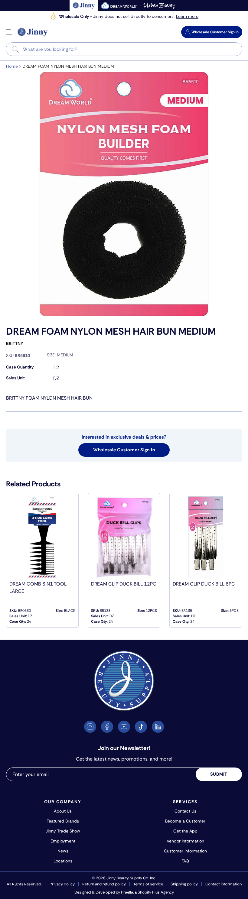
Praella (127, 892)
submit (219, 774)
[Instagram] (90, 727)
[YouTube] (124, 727)
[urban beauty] (159, 5)
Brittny (14, 343)
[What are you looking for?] (15, 49)
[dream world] (119, 5)
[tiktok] (141, 727)
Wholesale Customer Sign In (124, 450)
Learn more (187, 16)
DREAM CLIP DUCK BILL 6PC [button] (204, 584)
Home (12, 66)
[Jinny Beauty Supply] (32, 32)
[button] (9, 32)
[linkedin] (158, 727)
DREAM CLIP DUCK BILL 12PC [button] (123, 584)
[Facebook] (107, 727)
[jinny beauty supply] (84, 5)
